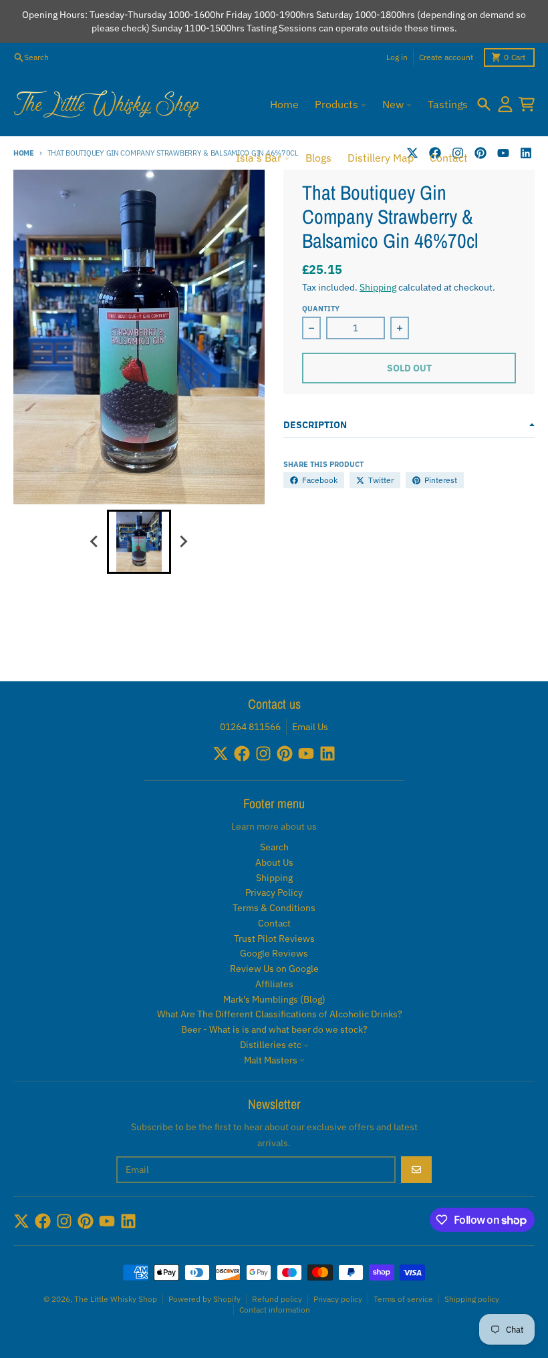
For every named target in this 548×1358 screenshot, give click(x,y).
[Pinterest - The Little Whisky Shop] (480, 153)
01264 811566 (250, 727)
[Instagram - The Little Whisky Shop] (263, 753)
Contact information (274, 1310)
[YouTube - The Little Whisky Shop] (503, 153)
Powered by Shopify (204, 1299)
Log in (397, 57)
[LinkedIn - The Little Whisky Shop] (526, 153)
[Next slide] (183, 541)
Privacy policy (337, 1299)
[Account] (505, 104)
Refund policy (277, 1299)
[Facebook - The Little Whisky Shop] (242, 753)
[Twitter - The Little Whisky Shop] (221, 753)
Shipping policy (471, 1299)
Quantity (320, 308)
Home (23, 153)
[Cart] (527, 104)
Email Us (310, 727)
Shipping (378, 287)
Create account (446, 57)
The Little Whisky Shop (115, 1299)
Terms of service (403, 1299)
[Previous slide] (95, 541)
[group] (139, 542)
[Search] (484, 104)
